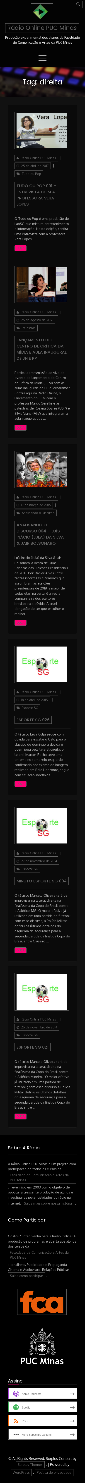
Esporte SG (30, 708)
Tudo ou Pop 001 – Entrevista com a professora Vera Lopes (37, 195)
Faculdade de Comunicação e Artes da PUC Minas (39, 1177)
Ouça (20, 248)
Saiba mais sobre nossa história (48, 1203)
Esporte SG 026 (33, 720)
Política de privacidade (54, 1472)
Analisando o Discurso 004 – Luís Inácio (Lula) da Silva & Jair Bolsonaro (40, 534)
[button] (78, 4)
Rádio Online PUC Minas (42, 28)
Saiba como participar (26, 1276)
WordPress (21, 1472)
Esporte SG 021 (33, 1047)
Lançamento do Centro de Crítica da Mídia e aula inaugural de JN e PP (42, 349)
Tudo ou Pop (31, 174)
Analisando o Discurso (38, 513)
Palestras (29, 328)
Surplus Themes (30, 1464)
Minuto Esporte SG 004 (42, 881)
